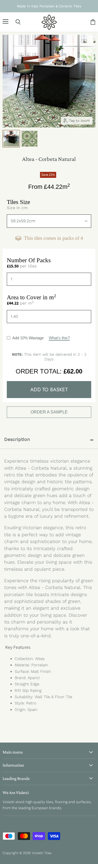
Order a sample (49, 412)
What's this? (59, 338)
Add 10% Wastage (41, 338)
